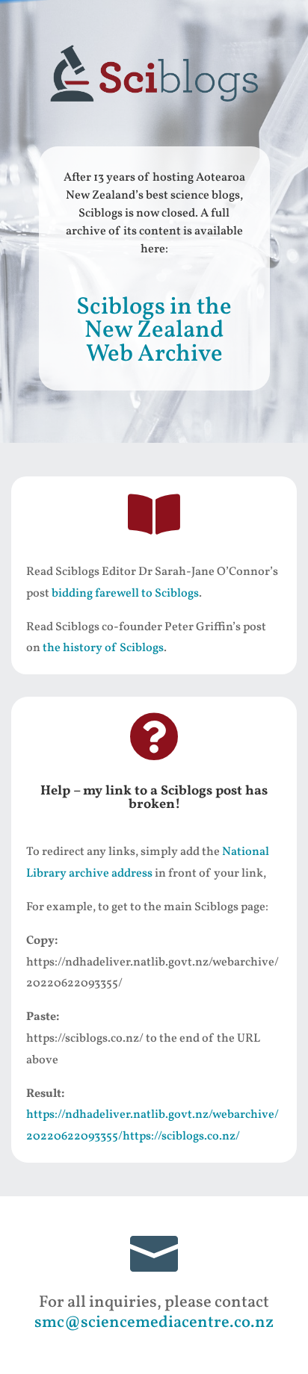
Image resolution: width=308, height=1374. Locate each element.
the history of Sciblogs (103, 648)
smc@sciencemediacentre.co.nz (154, 1322)
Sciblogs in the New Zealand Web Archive (154, 330)
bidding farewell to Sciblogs (125, 593)
